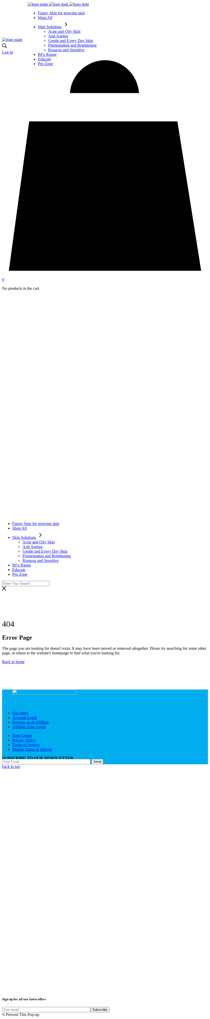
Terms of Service (26, 745)
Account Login (24, 717)
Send (97, 762)
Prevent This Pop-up (22, 1014)
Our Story (20, 713)
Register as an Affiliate (30, 722)
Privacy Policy (24, 740)
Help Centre (22, 735)
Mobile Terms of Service (32, 749)
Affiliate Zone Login (29, 727)
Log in (7, 52)
